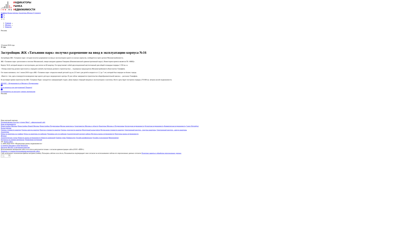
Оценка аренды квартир (30, 130)
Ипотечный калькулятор (91, 130)
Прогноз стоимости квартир (50, 130)
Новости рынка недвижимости (29, 138)
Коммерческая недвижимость (175, 126)
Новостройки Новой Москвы (28, 126)
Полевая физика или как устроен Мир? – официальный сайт (23, 122)
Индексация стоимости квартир (112, 130)
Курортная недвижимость (154, 126)
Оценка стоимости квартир (11, 130)
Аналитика (22, 13)
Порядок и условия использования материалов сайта (20, 151)
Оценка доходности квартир (71, 130)
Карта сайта (8, 142)
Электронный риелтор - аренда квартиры (171, 130)
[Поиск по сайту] (4, 15)
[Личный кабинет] (2, 15)
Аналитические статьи (9, 138)
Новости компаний (48, 138)
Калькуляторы (13, 13)
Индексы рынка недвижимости (102, 134)
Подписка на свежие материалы (12, 140)
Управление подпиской (33, 140)
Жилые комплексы (67, 126)
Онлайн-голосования (100, 138)
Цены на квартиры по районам (35, 134)
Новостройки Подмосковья (50, 126)
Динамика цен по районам (57, 134)
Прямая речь (70, 138)
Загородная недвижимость (134, 126)
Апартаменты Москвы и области (86, 126)
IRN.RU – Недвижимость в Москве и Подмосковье (19, 83)
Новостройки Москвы (9, 126)
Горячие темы (61, 138)
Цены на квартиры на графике (12, 134)
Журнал (30, 13)
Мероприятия (114, 138)
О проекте (37, 13)
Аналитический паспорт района (79, 134)
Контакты (24, 145)
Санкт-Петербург (192, 126)
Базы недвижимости (8, 124)
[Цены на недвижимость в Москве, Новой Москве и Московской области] (18, 11)
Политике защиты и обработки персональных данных (161, 153)
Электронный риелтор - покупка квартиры (140, 130)
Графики (4, 13)
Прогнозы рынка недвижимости (127, 134)
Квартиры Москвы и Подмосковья (111, 126)
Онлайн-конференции (84, 138)
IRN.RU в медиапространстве (19, 147)
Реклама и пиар (14, 145)
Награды (4, 147)
